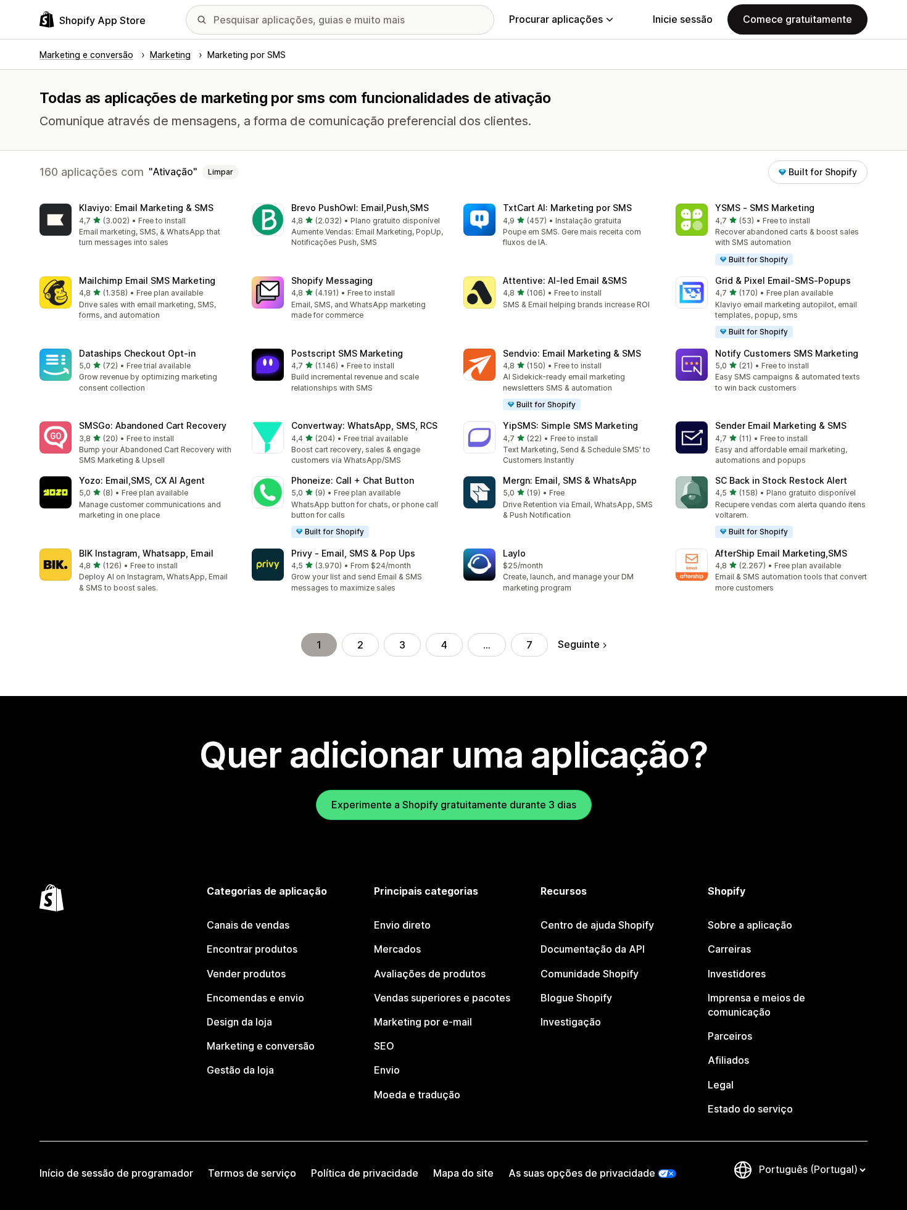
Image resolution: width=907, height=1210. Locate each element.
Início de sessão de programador (116, 1173)
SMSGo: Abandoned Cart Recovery (152, 425)
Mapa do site (463, 1173)
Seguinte (579, 644)
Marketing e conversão (261, 1046)
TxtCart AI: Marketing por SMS (567, 207)
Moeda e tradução (417, 1094)
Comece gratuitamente (797, 19)
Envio (387, 1070)
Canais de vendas (248, 925)
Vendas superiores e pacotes (442, 998)
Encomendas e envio (255, 998)
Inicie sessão (683, 19)
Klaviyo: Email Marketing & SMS (146, 207)
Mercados (397, 949)
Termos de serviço (252, 1173)
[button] (135, 226)
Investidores (737, 974)
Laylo (514, 553)
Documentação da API (592, 949)
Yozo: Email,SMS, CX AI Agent (142, 480)
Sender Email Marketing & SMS (781, 425)
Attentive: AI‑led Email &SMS (565, 280)
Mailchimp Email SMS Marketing (147, 280)
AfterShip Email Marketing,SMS (781, 553)
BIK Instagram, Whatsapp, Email (146, 553)
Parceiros (730, 1036)
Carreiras (729, 949)
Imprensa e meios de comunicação (756, 1005)
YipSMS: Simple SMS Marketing (570, 425)
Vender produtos (246, 974)
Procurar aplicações (556, 19)
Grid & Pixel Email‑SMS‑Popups (783, 280)
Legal (721, 1085)
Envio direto (402, 925)
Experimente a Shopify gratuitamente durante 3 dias (453, 804)
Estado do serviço (750, 1109)
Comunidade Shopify (589, 974)
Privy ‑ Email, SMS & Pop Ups (353, 553)
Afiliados (728, 1060)
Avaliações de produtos (430, 974)
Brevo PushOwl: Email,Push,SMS (360, 207)
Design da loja (239, 1022)
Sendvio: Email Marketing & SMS (572, 353)
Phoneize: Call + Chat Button (352, 480)
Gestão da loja (240, 1070)
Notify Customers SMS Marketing (786, 353)
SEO (384, 1046)
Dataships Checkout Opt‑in (137, 353)
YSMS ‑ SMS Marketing (764, 207)
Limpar (220, 171)
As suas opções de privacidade (581, 1173)
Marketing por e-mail (423, 1022)
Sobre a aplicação (750, 925)
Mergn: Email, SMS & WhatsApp (570, 480)
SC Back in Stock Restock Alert (781, 480)
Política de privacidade (364, 1173)
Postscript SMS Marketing (347, 353)
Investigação (570, 1022)
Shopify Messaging (332, 280)
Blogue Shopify (576, 998)
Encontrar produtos (252, 949)
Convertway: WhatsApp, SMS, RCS (364, 425)
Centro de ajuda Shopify (597, 925)
